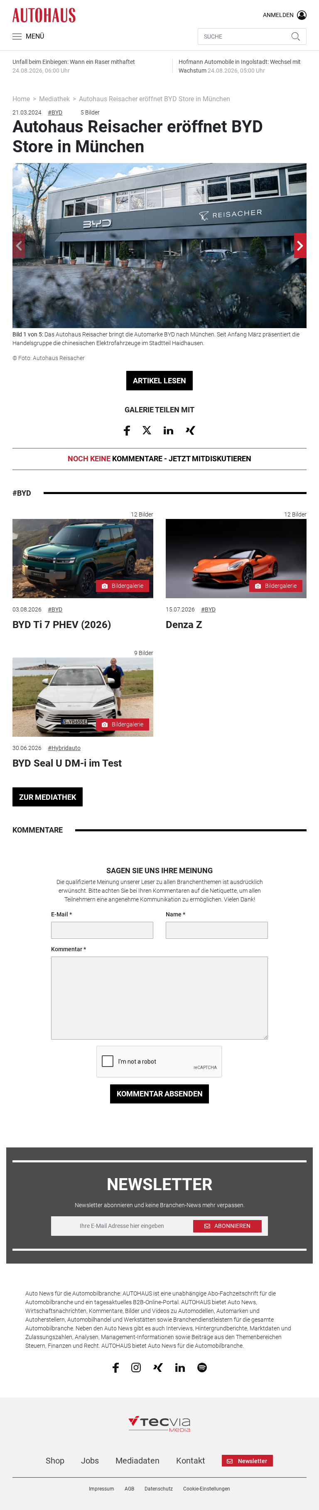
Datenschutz (159, 1489)
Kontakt (190, 1461)
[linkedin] (180, 1367)
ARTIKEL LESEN (159, 380)
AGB (129, 1489)
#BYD (55, 112)
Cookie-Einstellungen (206, 1489)
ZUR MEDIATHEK (47, 797)
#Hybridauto (64, 748)
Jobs (90, 1461)
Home (21, 99)
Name (174, 914)
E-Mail (59, 914)
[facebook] (116, 1367)
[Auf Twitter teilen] (146, 429)
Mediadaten (137, 1461)
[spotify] (202, 1367)
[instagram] (136, 1367)
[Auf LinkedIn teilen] (168, 429)
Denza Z (184, 625)
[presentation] (18, 245)
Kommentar (66, 949)
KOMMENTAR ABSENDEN (160, 1093)
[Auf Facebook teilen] (127, 430)
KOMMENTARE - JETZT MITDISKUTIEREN (159, 458)
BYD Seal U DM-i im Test (67, 763)
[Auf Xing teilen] (190, 429)
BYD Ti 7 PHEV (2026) (61, 625)
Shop (55, 1461)
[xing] (158, 1367)
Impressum (101, 1489)
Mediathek (54, 99)
